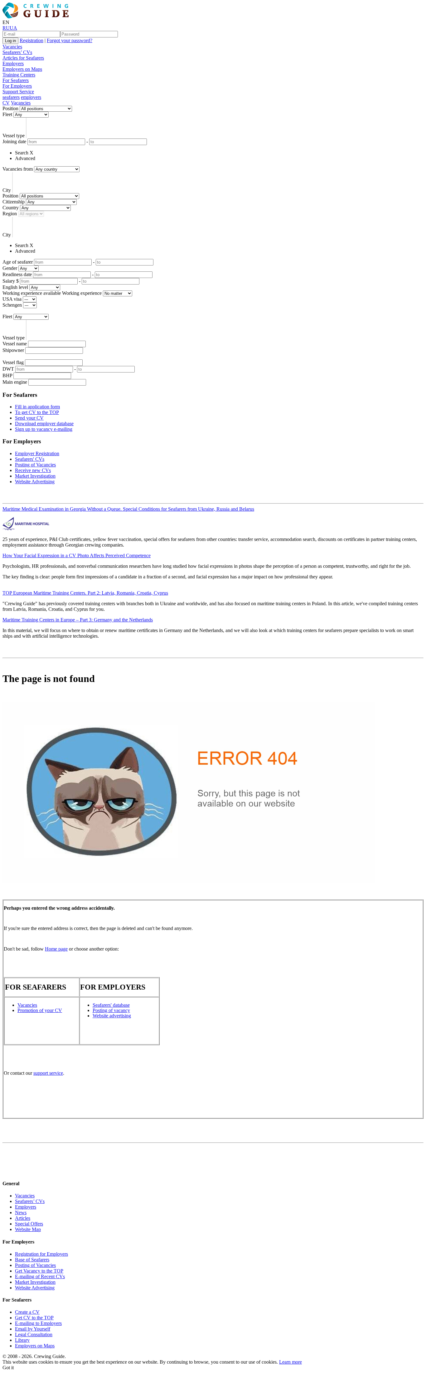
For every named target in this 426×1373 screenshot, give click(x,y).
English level (15, 287)
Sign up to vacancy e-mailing (43, 429)
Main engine (14, 382)
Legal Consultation (33, 1334)
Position (10, 108)
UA (13, 28)
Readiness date (17, 274)
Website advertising (112, 1015)
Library (22, 1340)
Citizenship (13, 201)
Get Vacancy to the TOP (39, 1270)
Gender (9, 268)
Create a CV (27, 1312)
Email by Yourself (32, 1329)
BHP (7, 375)
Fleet (7, 114)
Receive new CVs (33, 470)
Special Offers (29, 1223)
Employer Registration (37, 453)
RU (6, 28)
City (6, 190)
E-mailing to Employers (38, 1323)
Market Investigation (35, 476)
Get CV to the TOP (34, 1317)
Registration (31, 40)
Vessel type (13, 135)
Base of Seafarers (32, 1259)
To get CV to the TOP (37, 412)
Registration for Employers (41, 1254)
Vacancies (12, 46)
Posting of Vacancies (35, 464)
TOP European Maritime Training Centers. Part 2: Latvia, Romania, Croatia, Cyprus (85, 593)
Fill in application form (37, 406)
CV (6, 102)
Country (10, 207)
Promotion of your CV (39, 1010)
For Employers (17, 86)
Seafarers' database (111, 1005)
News (21, 1212)
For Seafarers (15, 80)
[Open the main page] (36, 16)
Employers (13, 63)
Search (21, 152)
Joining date (14, 141)
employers (31, 97)
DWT (8, 369)
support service (48, 1073)
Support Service (18, 91)
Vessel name (14, 343)
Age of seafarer (17, 262)
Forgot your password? (69, 40)
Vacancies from (17, 169)
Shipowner (13, 350)
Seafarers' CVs (29, 459)
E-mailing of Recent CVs (40, 1276)
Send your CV (29, 418)
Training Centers (18, 74)
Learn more (290, 1362)
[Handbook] (7, 1171)
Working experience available (31, 293)
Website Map (28, 1229)
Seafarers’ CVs (17, 52)
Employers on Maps (22, 69)
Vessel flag (13, 362)
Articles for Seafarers (23, 58)
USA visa (12, 299)
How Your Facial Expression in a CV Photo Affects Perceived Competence (76, 555)
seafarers (11, 97)
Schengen (12, 305)
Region (9, 213)
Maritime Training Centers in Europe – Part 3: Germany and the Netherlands (77, 619)
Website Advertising (35, 481)
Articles (22, 1218)
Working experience (82, 293)
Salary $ (10, 281)
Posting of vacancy (111, 1010)
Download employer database (44, 423)
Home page (56, 949)
